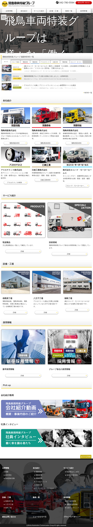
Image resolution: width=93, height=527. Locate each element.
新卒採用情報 (71, 501)
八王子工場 (9, 504)
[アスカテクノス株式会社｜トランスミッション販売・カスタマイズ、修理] (15, 157)
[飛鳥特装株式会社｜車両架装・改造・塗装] (77, 117)
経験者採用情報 (72, 504)
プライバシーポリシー (72, 517)
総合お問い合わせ (84, 2)
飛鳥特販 (39, 472)
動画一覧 (68, 11)
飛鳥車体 (39, 475)
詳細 (22, 251)
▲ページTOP (86, 457)
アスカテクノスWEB (14, 182)
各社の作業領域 (72, 475)
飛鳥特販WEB (14, 143)
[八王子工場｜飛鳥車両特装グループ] (46, 282)
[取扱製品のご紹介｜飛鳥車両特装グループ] (23, 220)
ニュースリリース (39, 517)
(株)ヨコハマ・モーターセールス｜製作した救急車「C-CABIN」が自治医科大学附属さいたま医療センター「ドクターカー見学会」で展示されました (57, 67)
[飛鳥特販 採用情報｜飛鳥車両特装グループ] (23, 347)
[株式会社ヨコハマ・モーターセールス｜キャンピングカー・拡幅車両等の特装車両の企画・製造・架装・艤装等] (77, 157)
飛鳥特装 (39, 478)
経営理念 (8, 475)
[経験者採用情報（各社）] (69, 347)
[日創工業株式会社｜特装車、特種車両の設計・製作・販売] (46, 157)
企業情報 (9, 11)
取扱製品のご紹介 (72, 472)
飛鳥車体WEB (45, 143)
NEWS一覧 (88, 93)
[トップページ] (23, 4)
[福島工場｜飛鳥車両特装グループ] (77, 282)
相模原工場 (9, 501)
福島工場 (8, 508)
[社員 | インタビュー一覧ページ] (46, 438)
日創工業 (39, 485)
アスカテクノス (41, 482)
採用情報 (83, 11)
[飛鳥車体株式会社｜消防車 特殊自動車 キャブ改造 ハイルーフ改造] (46, 117)
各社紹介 (24, 11)
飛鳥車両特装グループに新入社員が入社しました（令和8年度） (46, 76)
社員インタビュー (72, 508)
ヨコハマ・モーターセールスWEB (77, 186)
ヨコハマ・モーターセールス (46, 488)
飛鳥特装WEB (76, 143)
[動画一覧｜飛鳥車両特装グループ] (46, 409)
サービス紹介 (39, 11)
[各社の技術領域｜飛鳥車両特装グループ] (69, 220)
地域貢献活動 (10, 478)
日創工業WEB (45, 180)
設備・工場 (54, 11)
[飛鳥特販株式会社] (15, 117)
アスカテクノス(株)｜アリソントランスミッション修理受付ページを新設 (50, 85)
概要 (6, 472)
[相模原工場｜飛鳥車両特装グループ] (15, 282)
